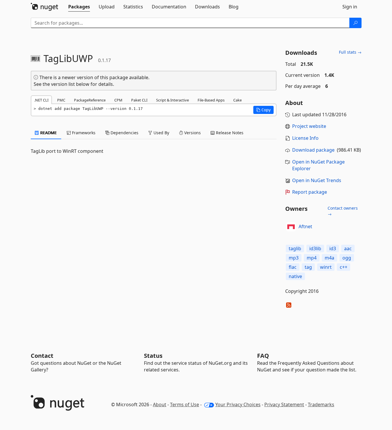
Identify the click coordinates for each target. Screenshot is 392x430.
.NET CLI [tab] (41, 100)
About (159, 404)
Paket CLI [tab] (139, 100)
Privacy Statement (284, 404)
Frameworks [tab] (83, 132)
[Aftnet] (291, 227)
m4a (329, 258)
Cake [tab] (237, 100)
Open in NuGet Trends (316, 180)
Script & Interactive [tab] (172, 100)
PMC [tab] (61, 100)
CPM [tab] (118, 100)
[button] (263, 110)
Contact (42, 356)
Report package (309, 192)
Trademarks (321, 404)
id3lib (315, 248)
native (295, 276)
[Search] (355, 23)
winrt (326, 267)
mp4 (312, 258)
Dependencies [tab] (123, 132)
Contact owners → (343, 211)
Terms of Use (184, 404)
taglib (295, 248)
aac (348, 248)
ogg (346, 258)
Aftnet (305, 226)
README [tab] (48, 132)
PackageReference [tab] (90, 100)
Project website (309, 126)
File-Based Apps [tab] (211, 100)
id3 (332, 248)
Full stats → (350, 52)
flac (293, 267)
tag (308, 267)
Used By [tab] (160, 132)
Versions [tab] (192, 132)
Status (153, 356)
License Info (305, 138)
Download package (313, 150)
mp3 (294, 258)
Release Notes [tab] (229, 132)
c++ (343, 267)
